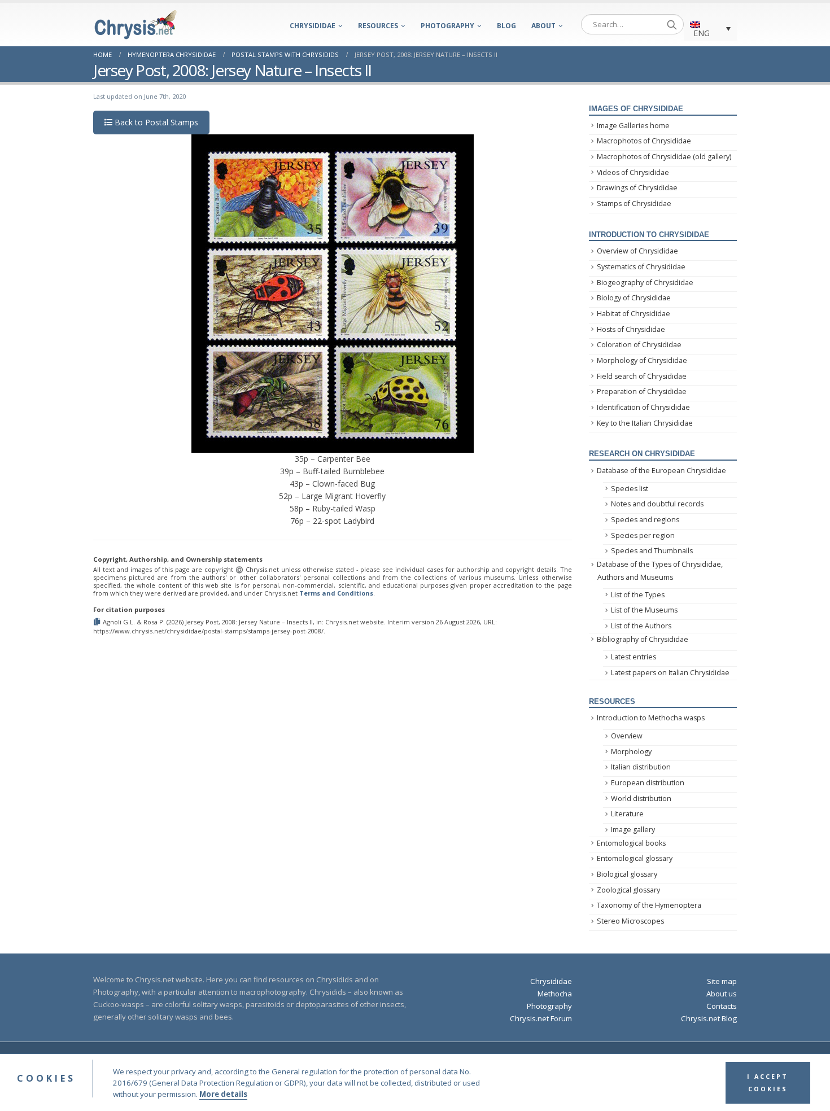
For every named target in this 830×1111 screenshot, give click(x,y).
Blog (506, 25)
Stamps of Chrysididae (634, 203)
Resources (378, 25)
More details (223, 1094)
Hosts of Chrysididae (631, 329)
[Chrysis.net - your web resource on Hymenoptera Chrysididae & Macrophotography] (135, 24)
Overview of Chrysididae (637, 251)
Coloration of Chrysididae (639, 344)
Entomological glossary (634, 858)
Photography (447, 25)
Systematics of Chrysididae (641, 267)
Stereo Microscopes (630, 921)
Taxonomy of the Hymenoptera (649, 905)
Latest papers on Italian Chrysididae (670, 672)
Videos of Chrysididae (633, 172)
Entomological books (631, 843)
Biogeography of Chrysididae (645, 282)
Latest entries (633, 657)
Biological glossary (627, 874)
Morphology (631, 751)
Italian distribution (641, 767)
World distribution (641, 798)
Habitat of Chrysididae (633, 313)
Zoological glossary (628, 890)
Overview (627, 736)
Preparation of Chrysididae (642, 391)
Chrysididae (312, 25)
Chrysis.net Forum (541, 1018)
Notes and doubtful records (657, 504)
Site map (722, 981)
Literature (627, 814)
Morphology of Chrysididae (642, 360)
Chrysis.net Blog (709, 1018)
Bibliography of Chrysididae (642, 639)
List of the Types (638, 595)
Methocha (555, 993)
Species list (629, 488)
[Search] (672, 24)
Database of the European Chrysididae (661, 470)
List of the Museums (644, 610)
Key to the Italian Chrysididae (645, 423)
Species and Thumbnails (652, 551)
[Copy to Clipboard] (98, 621)
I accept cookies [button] (767, 1083)
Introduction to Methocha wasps (651, 718)
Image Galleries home (633, 125)
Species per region (643, 535)
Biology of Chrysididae (634, 298)
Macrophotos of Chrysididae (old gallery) (664, 156)
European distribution (647, 783)
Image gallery (633, 829)
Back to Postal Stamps (155, 122)
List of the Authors (641, 626)
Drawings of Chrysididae (637, 188)
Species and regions (645, 519)
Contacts (721, 1006)
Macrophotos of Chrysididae (644, 141)
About (543, 25)
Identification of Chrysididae (643, 407)
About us (721, 993)
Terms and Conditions (336, 593)
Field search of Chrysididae (642, 376)
